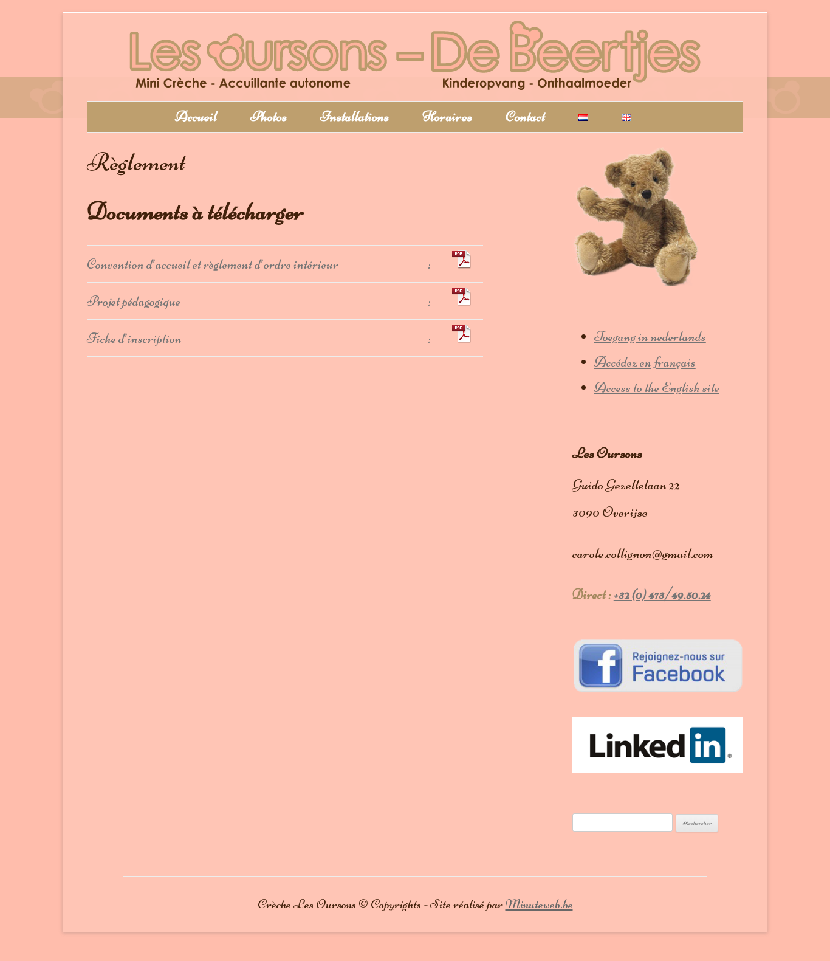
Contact (525, 116)
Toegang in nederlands (650, 336)
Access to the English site (656, 387)
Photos (268, 116)
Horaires (447, 116)
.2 (701, 594)
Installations (354, 116)
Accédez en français (645, 362)
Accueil (196, 116)
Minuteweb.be (539, 904)
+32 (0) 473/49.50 (656, 594)
